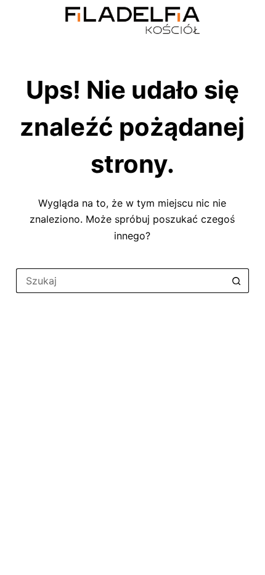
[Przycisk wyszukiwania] (236, 280)
